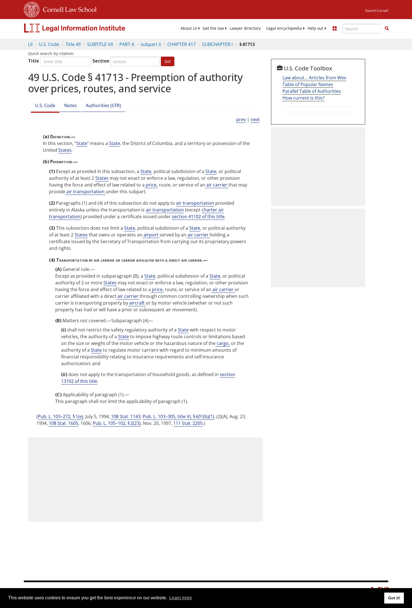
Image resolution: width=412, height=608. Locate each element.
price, (151, 185)
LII (30, 44)
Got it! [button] (394, 598)
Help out (315, 28)
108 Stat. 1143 (125, 416)
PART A (126, 44)
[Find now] (386, 28)
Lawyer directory (245, 28)
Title (33, 61)
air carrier (216, 185)
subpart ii (151, 44)
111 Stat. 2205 (188, 423)
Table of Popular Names (308, 84)
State (81, 143)
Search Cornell (376, 10)
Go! (168, 61)
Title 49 (73, 44)
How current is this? (304, 98)
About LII (188, 28)
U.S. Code (49, 44)
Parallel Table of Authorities (312, 91)
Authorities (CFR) (103, 105)
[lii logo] (87, 28)
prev (241, 119)
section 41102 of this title (198, 216)
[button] (387, 28)
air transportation (85, 191)
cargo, (223, 343)
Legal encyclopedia (284, 28)
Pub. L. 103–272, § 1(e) (60, 416)
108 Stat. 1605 (63, 423)
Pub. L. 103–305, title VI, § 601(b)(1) (178, 416)
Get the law (213, 28)
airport (150, 235)
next (255, 119)
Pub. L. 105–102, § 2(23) (117, 423)
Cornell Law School (68, 8)
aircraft (137, 303)
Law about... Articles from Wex (314, 78)
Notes (70, 105)
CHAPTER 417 (181, 44)
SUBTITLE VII (100, 44)
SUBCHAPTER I (217, 44)
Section (100, 61)
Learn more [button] (180, 597)
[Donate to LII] (334, 28)
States (64, 150)
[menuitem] (189, 28)
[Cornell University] (32, 8)
